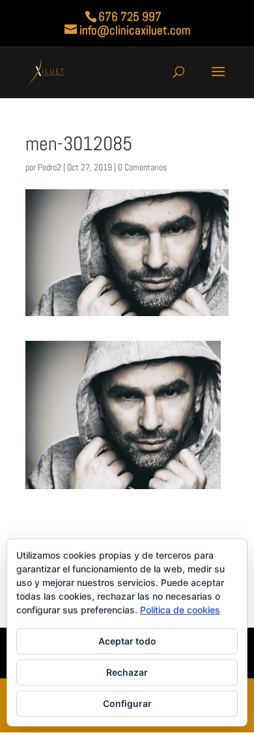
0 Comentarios (142, 167)
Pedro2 (49, 167)
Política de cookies (180, 609)
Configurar (127, 703)
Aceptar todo (127, 640)
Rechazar (127, 672)
